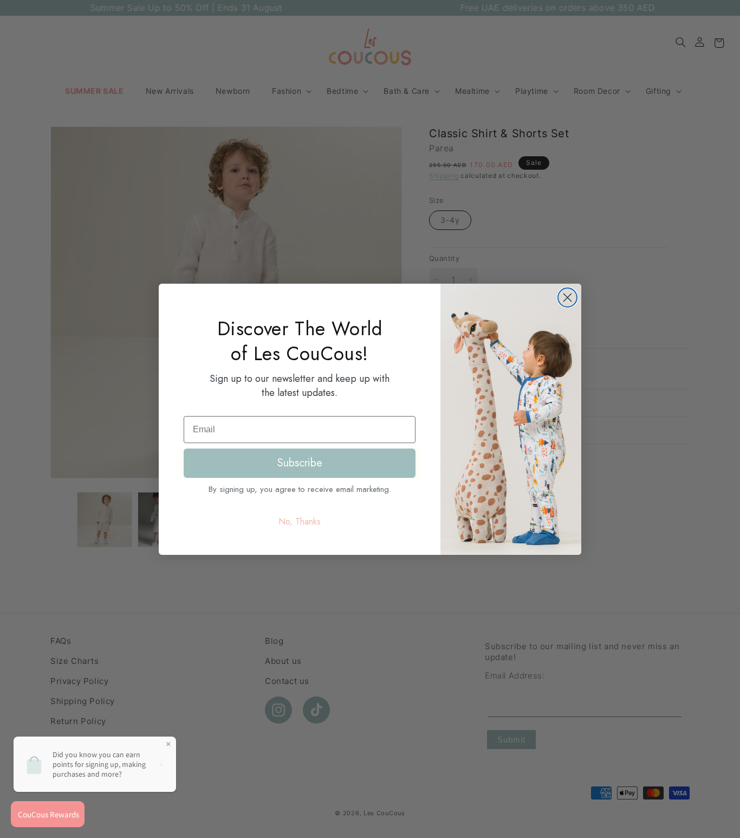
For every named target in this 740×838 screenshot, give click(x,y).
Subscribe (299, 463)
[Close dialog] (567, 297)
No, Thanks (299, 521)
